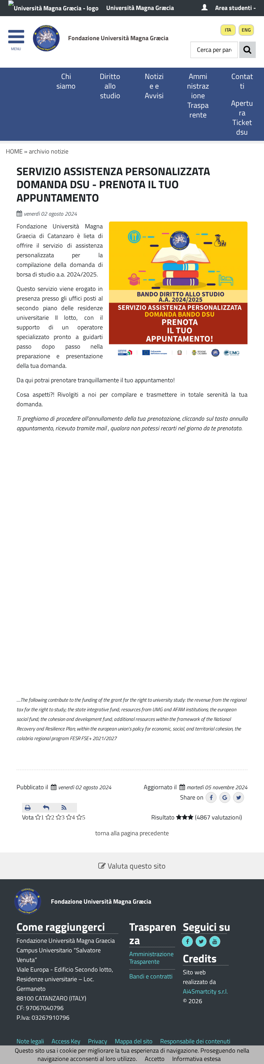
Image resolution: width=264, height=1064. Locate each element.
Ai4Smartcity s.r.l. (205, 991)
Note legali (30, 1041)
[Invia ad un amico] (49, 808)
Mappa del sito (134, 1041)
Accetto (155, 1058)
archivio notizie (48, 151)
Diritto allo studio (110, 86)
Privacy (97, 1041)
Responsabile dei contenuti (195, 1041)
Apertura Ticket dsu (242, 117)
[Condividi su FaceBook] (211, 797)
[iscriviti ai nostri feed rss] (68, 808)
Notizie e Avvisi (154, 86)
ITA (228, 30)
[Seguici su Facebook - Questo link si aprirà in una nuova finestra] (187, 941)
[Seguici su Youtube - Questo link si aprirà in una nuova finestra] (214, 941)
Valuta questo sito (136, 865)
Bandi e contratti (151, 976)
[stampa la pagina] (31, 808)
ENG (246, 30)
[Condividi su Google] (224, 797)
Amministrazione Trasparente (198, 95)
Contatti (242, 81)
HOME (14, 151)
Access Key (66, 1041)
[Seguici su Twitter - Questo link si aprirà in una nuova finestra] (201, 941)
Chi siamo (66, 81)
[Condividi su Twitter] (238, 797)
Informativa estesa (196, 1058)
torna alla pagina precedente (132, 833)
